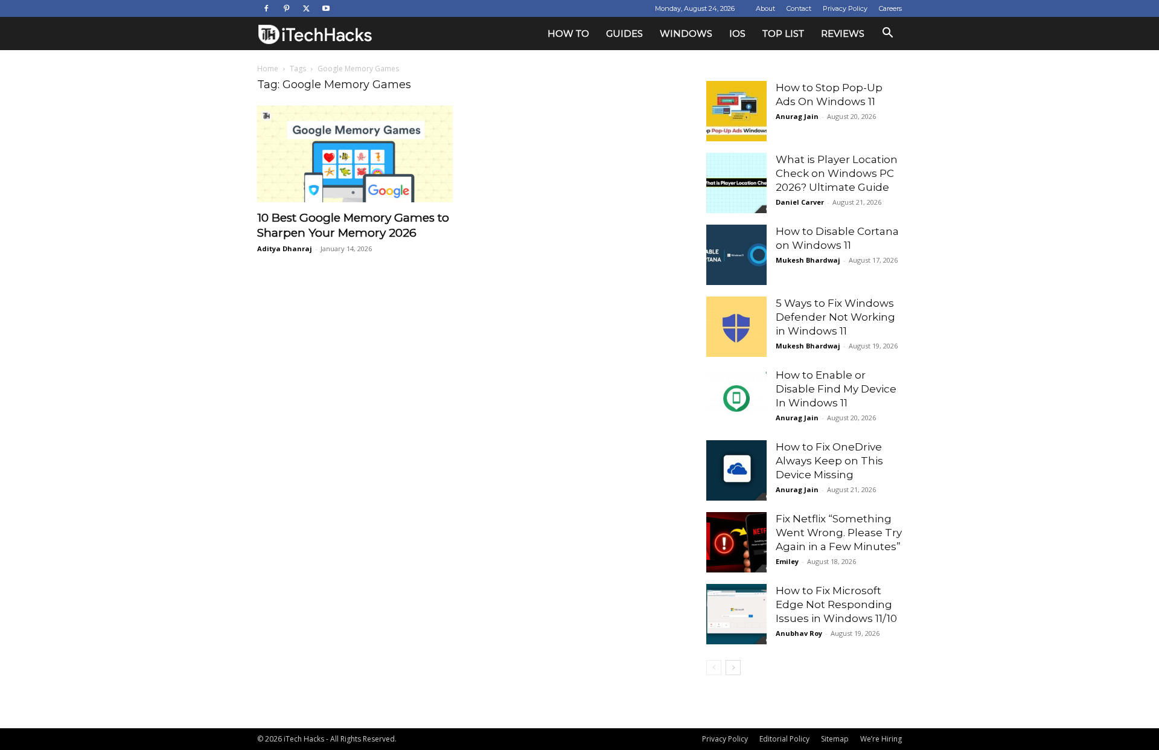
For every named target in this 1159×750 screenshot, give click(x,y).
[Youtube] (326, 8)
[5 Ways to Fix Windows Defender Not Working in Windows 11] (736, 326)
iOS (737, 33)
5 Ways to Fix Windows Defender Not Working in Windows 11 (835, 317)
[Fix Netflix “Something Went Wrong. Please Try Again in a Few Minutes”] (736, 542)
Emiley (787, 561)
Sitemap (835, 739)
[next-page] (733, 667)
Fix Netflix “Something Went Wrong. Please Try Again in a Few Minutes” (839, 533)
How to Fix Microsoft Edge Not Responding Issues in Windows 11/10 (836, 604)
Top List (783, 33)
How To (568, 33)
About (765, 8)
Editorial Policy (784, 739)
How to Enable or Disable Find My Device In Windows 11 (836, 389)
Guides (624, 33)
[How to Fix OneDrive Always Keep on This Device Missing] (736, 470)
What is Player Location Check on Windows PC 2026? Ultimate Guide (837, 173)
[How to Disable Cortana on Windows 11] (736, 255)
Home (267, 68)
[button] (887, 34)
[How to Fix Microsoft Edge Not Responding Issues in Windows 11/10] (736, 614)
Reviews (842, 33)
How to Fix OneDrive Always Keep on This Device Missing (829, 461)
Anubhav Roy (799, 633)
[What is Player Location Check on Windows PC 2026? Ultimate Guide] (736, 183)
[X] (306, 8)
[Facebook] (266, 8)
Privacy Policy (845, 8)
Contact (799, 8)
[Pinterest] (286, 8)
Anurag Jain (797, 116)
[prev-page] (713, 667)
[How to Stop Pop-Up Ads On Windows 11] (736, 111)
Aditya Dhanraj (284, 248)
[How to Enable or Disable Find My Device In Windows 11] (736, 398)
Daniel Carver (800, 202)
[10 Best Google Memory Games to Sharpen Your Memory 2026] (355, 154)
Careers (890, 8)
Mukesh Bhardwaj (808, 259)
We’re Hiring (881, 739)
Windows (686, 33)
